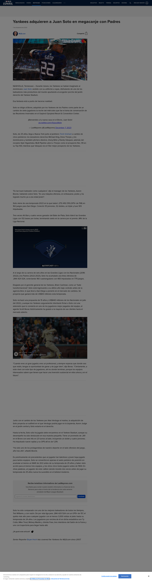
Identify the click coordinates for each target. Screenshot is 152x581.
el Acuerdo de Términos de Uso (60, 579)
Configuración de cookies (109, 576)
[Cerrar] (148, 576)
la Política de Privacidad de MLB (39, 579)
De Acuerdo (124, 576)
